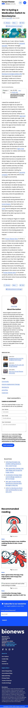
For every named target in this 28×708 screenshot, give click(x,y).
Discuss (7, 22)
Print (22, 22)
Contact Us (5, 663)
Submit (4, 620)
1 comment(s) (13, 398)
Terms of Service (7, 680)
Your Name (5, 409)
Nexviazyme (5, 387)
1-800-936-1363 (10, 645)
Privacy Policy (6, 678)
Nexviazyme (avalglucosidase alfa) (12, 74)
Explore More (5, 668)
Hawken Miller (15, 92)
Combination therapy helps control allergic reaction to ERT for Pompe (14, 477)
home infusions (6, 204)
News (19, 90)
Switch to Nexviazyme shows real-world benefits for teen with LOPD (14, 490)
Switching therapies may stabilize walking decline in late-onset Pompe (13, 464)
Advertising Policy (7, 671)
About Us (4, 653)
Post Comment (8, 445)
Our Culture (5, 656)
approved (22, 116)
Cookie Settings (6, 683)
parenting (5, 390)
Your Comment (6, 422)
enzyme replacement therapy (11, 384)
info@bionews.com (10, 644)
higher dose (20, 149)
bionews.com (11, 642)
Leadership (5, 659)
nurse (3, 208)
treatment (5, 393)
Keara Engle (9, 18)
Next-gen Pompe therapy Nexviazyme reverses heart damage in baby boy (14, 483)
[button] (20, 2)
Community (5, 381)
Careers (4, 661)
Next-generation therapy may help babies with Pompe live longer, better (15, 470)
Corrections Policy (7, 673)
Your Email (5, 416)
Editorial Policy (6, 675)
